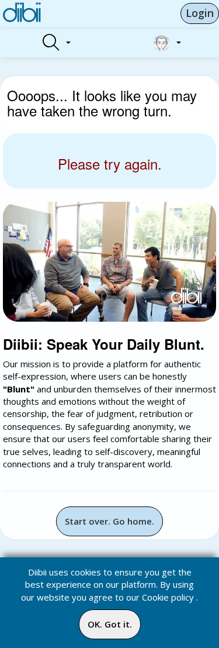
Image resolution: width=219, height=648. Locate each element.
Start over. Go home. (109, 521)
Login (200, 13)
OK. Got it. (110, 624)
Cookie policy (168, 597)
